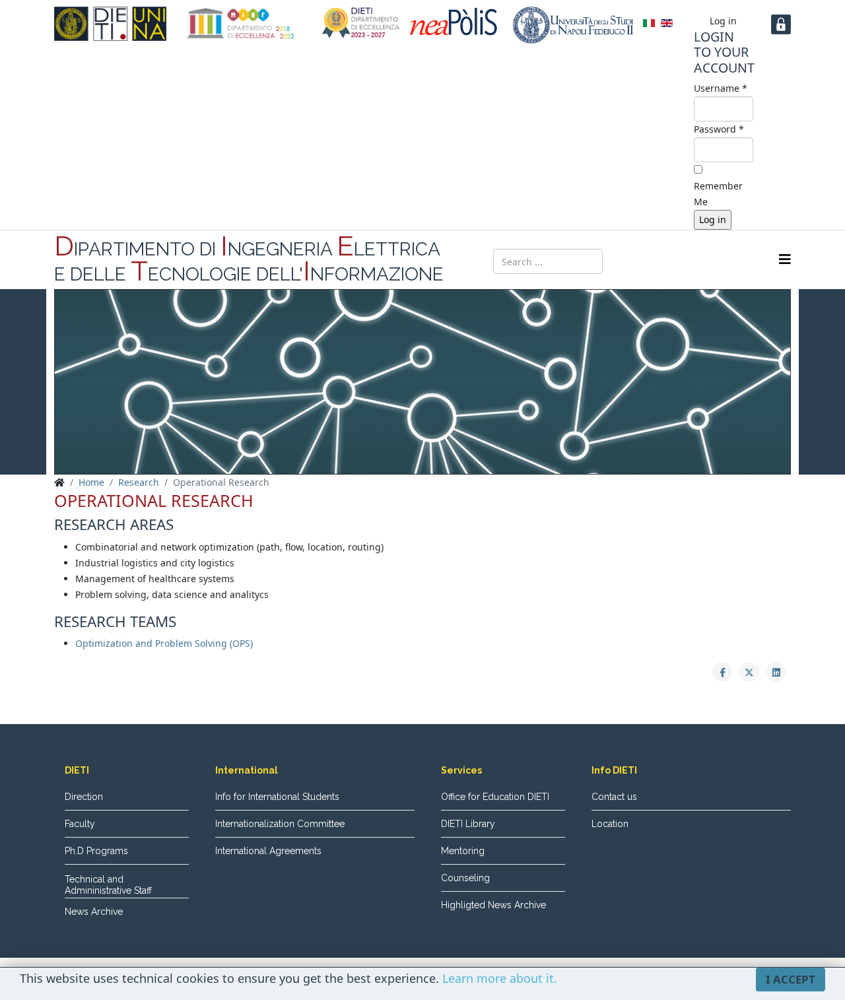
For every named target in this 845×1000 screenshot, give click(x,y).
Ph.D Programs (96, 851)
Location (610, 823)
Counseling (465, 878)
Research (138, 482)
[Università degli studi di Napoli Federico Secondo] (573, 25)
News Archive (94, 911)
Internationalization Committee (280, 823)
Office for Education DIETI (495, 796)
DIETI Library (468, 823)
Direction (84, 796)
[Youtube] (698, 260)
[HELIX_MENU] (785, 259)
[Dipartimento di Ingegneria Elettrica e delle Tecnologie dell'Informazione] (110, 24)
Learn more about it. (499, 978)
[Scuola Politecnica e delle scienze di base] (456, 22)
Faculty (80, 823)
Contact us (614, 796)
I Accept (790, 979)
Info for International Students (277, 796)
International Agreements (268, 851)
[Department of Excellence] (240, 23)
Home (91, 482)
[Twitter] (673, 260)
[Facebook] (648, 260)
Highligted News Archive (493, 905)
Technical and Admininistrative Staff (108, 885)
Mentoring (463, 851)
